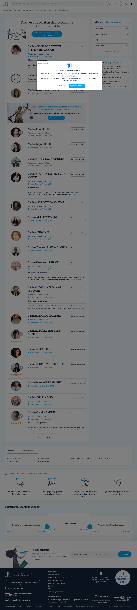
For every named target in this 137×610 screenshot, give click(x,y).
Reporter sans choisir (43, 63)
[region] (69, 75)
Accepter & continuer (76, 85)
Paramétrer (61, 85)
